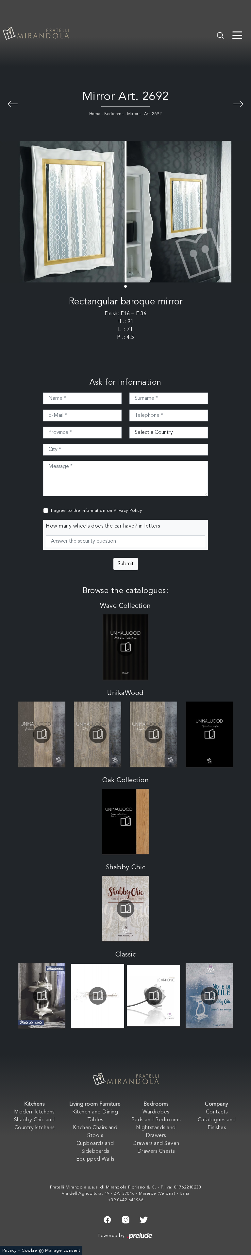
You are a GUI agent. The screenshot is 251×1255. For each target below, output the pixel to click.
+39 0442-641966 (125, 1200)
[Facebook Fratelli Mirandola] (107, 1219)
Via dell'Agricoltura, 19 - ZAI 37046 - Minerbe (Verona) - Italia (126, 1193)
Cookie (29, 1250)
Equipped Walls (95, 1159)
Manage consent (62, 1250)
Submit (126, 564)
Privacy (9, 1250)
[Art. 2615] (238, 103)
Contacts (217, 1112)
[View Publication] (126, 647)
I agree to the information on (96, 511)
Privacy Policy (128, 511)
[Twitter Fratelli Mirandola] (143, 1219)
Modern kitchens (34, 1112)
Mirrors (134, 114)
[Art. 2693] (13, 103)
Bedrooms (113, 114)
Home (95, 114)
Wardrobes (155, 1112)
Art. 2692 (153, 114)
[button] (125, 286)
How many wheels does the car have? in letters (103, 526)
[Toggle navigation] (237, 34)
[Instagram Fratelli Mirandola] (125, 1219)
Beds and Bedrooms (156, 1120)
